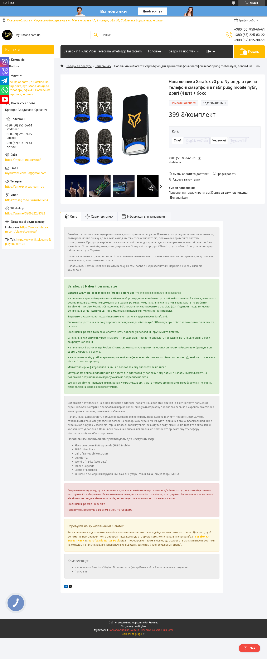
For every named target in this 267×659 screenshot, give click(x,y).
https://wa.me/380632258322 (25, 213)
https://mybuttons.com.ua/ (23, 159)
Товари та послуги (181, 51)
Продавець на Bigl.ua (133, 626)
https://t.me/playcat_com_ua (24, 186)
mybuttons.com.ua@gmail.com (26, 173)
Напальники (103, 66)
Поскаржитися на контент (123, 630)
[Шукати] (96, 35)
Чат (252, 648)
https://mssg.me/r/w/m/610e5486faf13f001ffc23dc (28, 200)
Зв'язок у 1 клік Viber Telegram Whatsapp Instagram (103, 51)
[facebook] (66, 587)
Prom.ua (153, 622)
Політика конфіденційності (157, 630)
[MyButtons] (7, 35)
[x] (70, 587)
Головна (154, 51)
